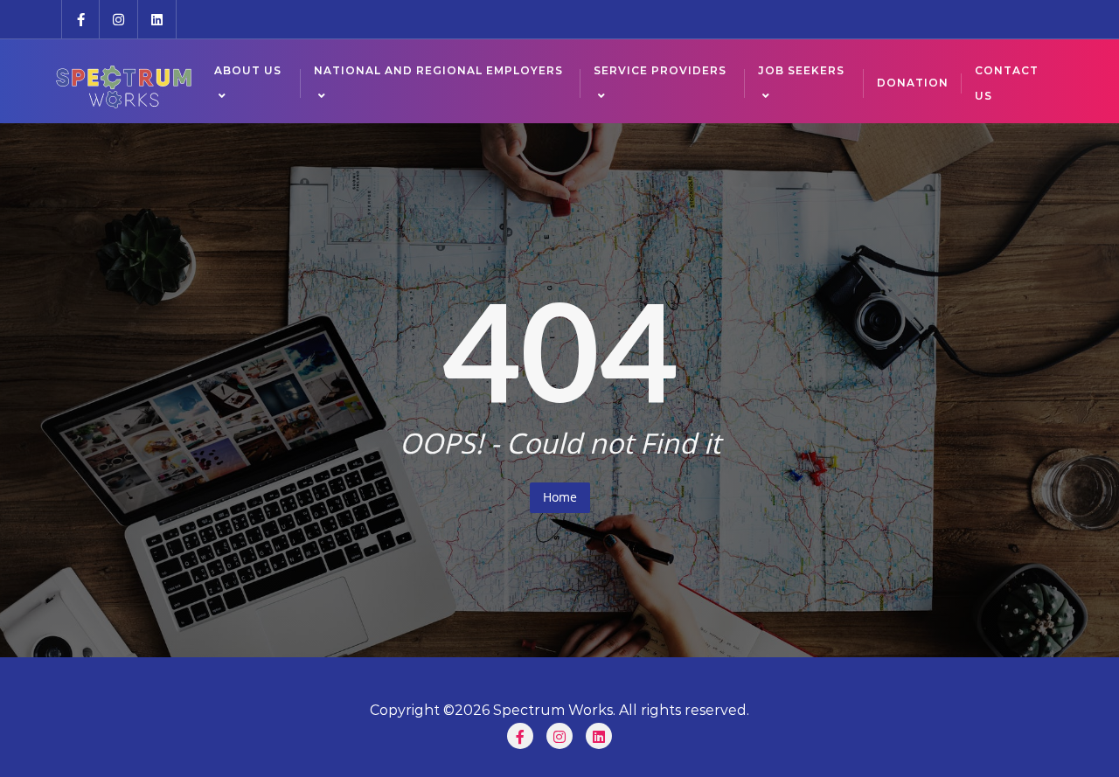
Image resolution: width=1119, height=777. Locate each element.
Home (560, 497)
